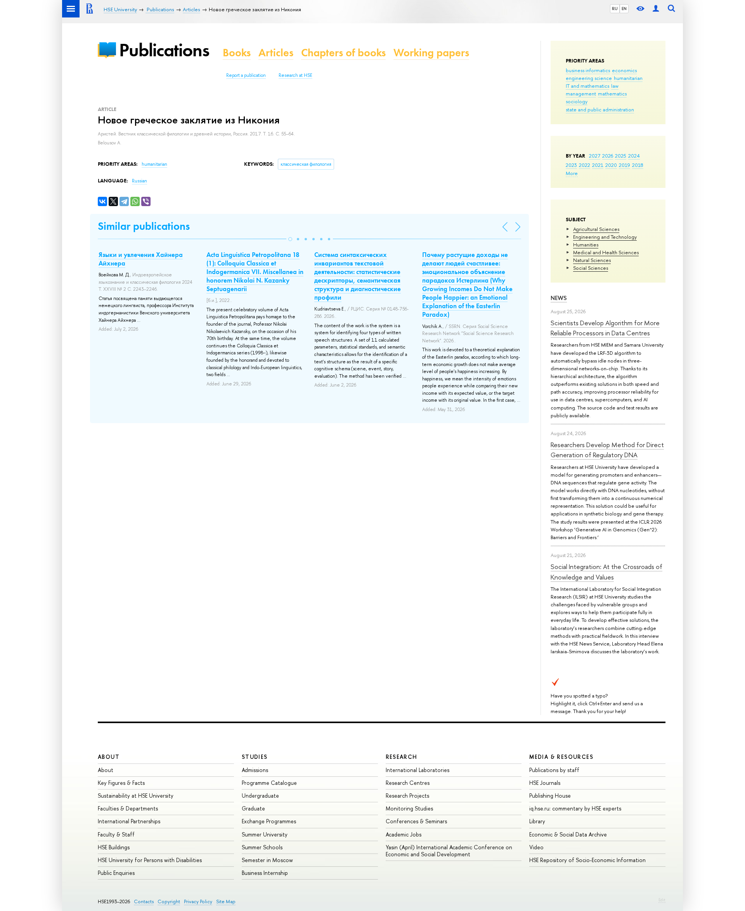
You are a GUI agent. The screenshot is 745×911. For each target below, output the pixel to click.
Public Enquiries (116, 872)
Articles (275, 52)
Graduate (253, 808)
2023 (571, 164)
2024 (634, 155)
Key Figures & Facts (121, 782)
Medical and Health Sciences (606, 252)
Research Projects (407, 795)
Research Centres (408, 782)
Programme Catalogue (269, 782)
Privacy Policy (198, 901)
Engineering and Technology (605, 236)
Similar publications (144, 226)
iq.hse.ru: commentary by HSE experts (575, 808)
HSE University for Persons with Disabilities (150, 860)
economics (624, 70)
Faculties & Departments (128, 808)
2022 (584, 164)
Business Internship (265, 872)
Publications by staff (554, 770)
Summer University (265, 834)
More (572, 173)
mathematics (612, 93)
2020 (611, 164)
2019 (624, 164)
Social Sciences (590, 267)
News (559, 298)
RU (615, 8)
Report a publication (246, 75)
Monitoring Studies (409, 808)
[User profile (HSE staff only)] (656, 8)
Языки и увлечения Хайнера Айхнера (141, 258)
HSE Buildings (114, 847)
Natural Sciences (592, 260)
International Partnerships (129, 821)
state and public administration (600, 109)
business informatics (588, 70)
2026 (607, 155)
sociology (576, 101)
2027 (594, 155)
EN (624, 8)
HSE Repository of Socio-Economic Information (587, 860)
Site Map (226, 901)
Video (536, 847)
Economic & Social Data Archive (568, 834)
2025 (620, 155)
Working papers (431, 52)
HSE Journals (544, 782)
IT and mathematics (587, 85)
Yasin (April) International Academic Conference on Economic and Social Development (449, 850)
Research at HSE (295, 75)
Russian (139, 181)
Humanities (585, 244)
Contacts (144, 901)
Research (402, 756)
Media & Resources (561, 756)
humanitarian (628, 78)
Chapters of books (343, 52)
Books (237, 52)
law (615, 85)
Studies (255, 756)
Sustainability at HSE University (135, 795)
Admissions (255, 770)
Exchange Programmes (269, 821)
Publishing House (550, 795)
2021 (597, 164)
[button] (290, 239)
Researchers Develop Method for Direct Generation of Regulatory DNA (607, 449)
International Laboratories (417, 770)
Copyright (169, 901)
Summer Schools (262, 847)
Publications (164, 50)
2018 (637, 164)
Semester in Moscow (267, 860)
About (109, 756)
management (581, 93)
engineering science (589, 78)
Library (537, 821)
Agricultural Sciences (596, 229)
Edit (661, 899)
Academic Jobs (403, 834)
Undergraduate (260, 795)
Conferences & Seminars (416, 821)
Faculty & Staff (116, 834)
